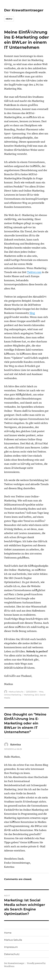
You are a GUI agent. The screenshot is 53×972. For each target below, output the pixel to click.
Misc (41, 691)
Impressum (11, 947)
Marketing (29, 695)
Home (7, 932)
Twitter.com (34, 272)
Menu (9, 19)
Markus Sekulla (16, 691)
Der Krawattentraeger (23, 10)
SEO (37, 695)
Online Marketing (12, 695)
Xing (32, 313)
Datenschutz (11, 954)
